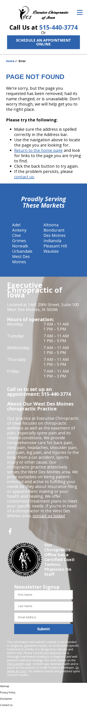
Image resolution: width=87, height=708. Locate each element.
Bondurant (54, 230)
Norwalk (20, 246)
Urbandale (22, 251)
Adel (16, 225)
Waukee (51, 251)
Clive (16, 235)
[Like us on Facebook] (10, 533)
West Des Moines (21, 259)
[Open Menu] (79, 12)
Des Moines (55, 235)
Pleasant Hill (55, 246)
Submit (43, 628)
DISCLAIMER (15, 664)
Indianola (52, 240)
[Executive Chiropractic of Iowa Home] (43, 13)
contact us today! (49, 515)
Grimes (19, 240)
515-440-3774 (58, 27)
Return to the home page (38, 150)
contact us (24, 176)
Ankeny (19, 230)
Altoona (51, 225)
